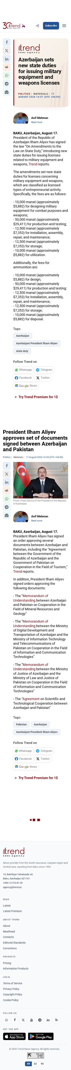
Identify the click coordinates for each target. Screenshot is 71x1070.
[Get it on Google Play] (41, 1036)
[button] (6, 42)
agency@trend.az (12, 887)
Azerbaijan (22, 335)
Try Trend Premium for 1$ (38, 397)
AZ (35, 1063)
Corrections (10, 948)
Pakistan (21, 724)
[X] (23, 1020)
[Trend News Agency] (13, 852)
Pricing (7, 963)
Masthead (9, 931)
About (6, 925)
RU (42, 1063)
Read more (36, 122)
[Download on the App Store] (14, 1036)
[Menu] (64, 25)
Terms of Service (12, 983)
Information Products (15, 968)
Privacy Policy (11, 988)
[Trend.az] (14, 25)
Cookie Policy (11, 1000)
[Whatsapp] (6, 1020)
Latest (7, 905)
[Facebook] (14, 1020)
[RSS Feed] (56, 1020)
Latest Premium (12, 911)
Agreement (31, 699)
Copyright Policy (12, 994)
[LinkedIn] (48, 1020)
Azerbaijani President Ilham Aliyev (37, 343)
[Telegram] (39, 1020)
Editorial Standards (14, 942)
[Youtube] (31, 1020)
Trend (33, 164)
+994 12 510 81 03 (13, 882)
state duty (22, 351)
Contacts (8, 936)
